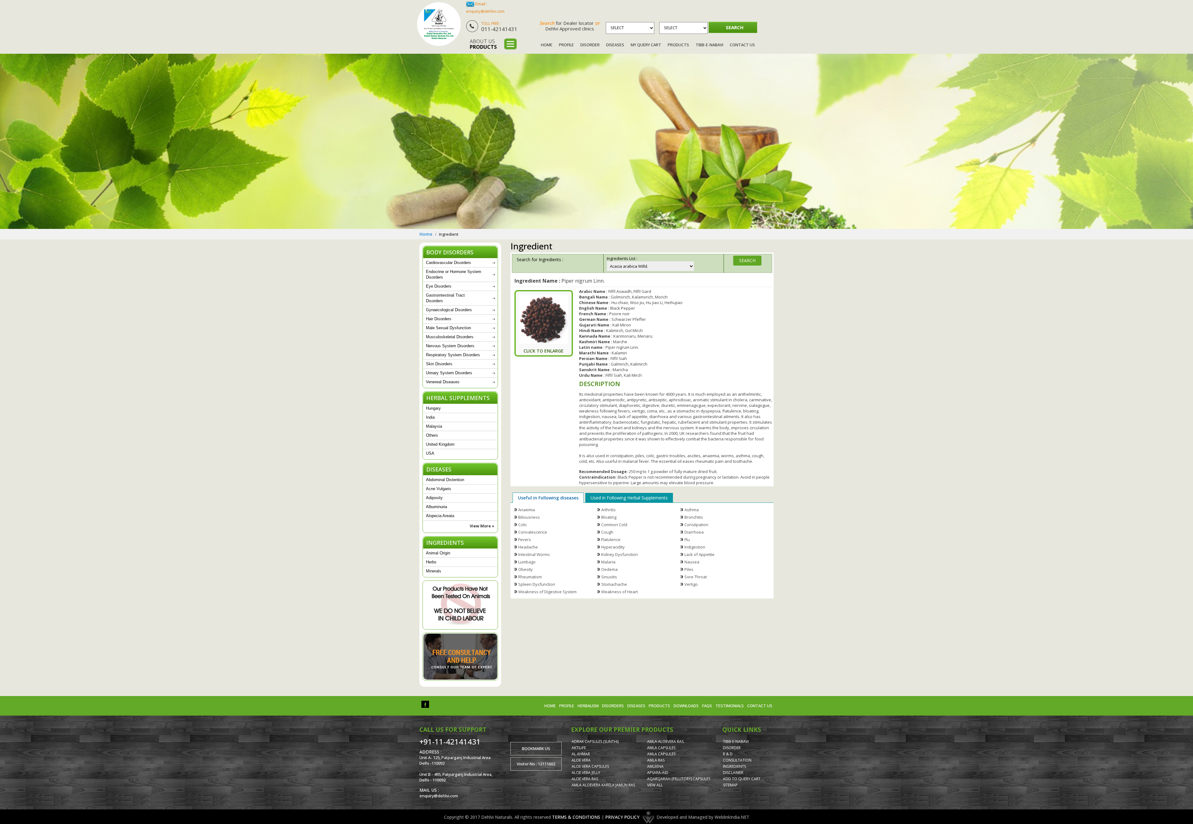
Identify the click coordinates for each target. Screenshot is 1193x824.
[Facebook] (425, 704)
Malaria (608, 562)
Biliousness (529, 517)
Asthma (691, 509)
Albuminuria (436, 506)
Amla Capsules (661, 747)
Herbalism (588, 705)
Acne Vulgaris (438, 488)
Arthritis (608, 509)
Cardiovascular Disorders (448, 262)
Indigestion (694, 547)
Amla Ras (656, 760)
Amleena (655, 766)
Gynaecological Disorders (449, 309)
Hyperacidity (613, 547)
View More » (482, 526)
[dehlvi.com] (438, 24)
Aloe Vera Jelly (586, 772)
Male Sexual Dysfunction (448, 328)
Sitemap (730, 785)
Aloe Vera (581, 760)
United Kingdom (440, 444)
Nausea (691, 562)
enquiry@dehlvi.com (485, 11)
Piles (688, 569)
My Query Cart (646, 45)
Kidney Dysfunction (619, 554)
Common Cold (614, 524)
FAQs (707, 705)
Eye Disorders (438, 286)
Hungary (433, 408)
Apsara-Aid (657, 772)
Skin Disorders (439, 364)
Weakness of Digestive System (547, 591)
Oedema (609, 569)
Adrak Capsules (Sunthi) (595, 741)
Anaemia (526, 509)
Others (432, 435)
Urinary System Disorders (449, 373)
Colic (522, 524)
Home (546, 45)
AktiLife (579, 747)
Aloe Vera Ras (585, 778)
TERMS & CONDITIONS (576, 817)
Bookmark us (536, 748)
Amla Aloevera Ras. (665, 741)
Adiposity (434, 497)
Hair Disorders (438, 318)
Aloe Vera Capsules (590, 766)
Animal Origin (438, 553)
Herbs (431, 562)
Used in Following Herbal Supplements (629, 498)
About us (483, 44)
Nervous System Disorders (450, 346)
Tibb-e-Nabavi (709, 45)
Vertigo (691, 584)
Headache (528, 547)
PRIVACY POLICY (622, 817)
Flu (687, 539)
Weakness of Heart (619, 591)
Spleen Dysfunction (536, 584)
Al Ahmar (581, 754)
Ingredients (734, 766)
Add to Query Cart (742, 778)
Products (678, 45)
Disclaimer (733, 772)
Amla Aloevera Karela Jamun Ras (603, 785)
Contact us (759, 705)
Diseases (615, 45)
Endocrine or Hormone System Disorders (453, 274)
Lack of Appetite (699, 554)
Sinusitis (609, 577)
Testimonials (729, 705)
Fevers (524, 539)
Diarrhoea (694, 532)
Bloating (608, 517)
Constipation (696, 524)
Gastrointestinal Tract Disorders (445, 298)
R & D (728, 754)
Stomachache (614, 584)
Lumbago (527, 562)
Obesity (525, 569)
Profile (566, 45)
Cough (607, 532)
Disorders (613, 705)
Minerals (433, 571)
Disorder (590, 45)
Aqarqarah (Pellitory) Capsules (678, 778)
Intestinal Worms (534, 554)
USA (430, 453)
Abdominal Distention (445, 479)
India (430, 417)
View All (655, 785)
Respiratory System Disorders (453, 355)
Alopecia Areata (440, 515)
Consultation (737, 760)
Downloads (686, 705)
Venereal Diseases (442, 382)
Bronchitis (693, 517)
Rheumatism (530, 577)
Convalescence (532, 532)
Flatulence (610, 539)
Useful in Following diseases (548, 498)
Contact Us (742, 45)
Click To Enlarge (543, 351)
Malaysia (434, 426)
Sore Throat (695, 577)
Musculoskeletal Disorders (449, 337)
